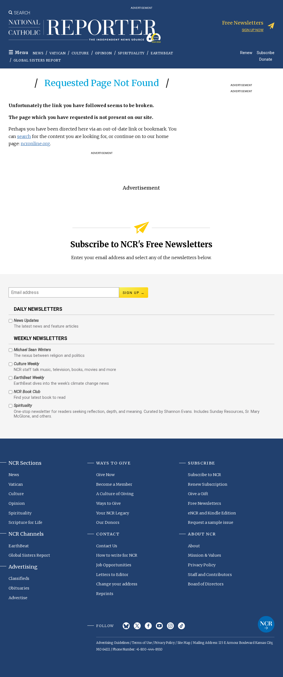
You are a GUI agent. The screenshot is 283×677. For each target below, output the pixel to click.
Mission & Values (204, 555)
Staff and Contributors (210, 574)
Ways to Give (108, 503)
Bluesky (126, 625)
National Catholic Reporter (266, 624)
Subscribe (265, 52)
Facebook (148, 625)
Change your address (116, 584)
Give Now (105, 474)
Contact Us (106, 545)
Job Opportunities (113, 564)
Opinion (103, 53)
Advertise (18, 597)
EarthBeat (162, 53)
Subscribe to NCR (204, 474)
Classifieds (19, 578)
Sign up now (252, 30)
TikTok (181, 625)
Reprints (104, 593)
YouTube (159, 625)
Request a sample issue (210, 522)
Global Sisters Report (37, 60)
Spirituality (131, 53)
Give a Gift (198, 493)
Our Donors (107, 522)
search (24, 136)
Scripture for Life (25, 522)
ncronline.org (35, 143)
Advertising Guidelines (112, 643)
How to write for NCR (116, 555)
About (194, 545)
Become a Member (114, 484)
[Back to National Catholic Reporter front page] (85, 31)
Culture (80, 53)
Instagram (170, 625)
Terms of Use (142, 643)
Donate (265, 59)
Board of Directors (206, 584)
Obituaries (19, 588)
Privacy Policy (202, 564)
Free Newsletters (204, 503)
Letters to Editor (112, 574)
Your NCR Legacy (112, 513)
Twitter (137, 625)
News (38, 53)
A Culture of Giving (115, 493)
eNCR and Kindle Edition (212, 513)
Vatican (57, 53)
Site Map (183, 643)
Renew (246, 52)
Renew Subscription (207, 484)
